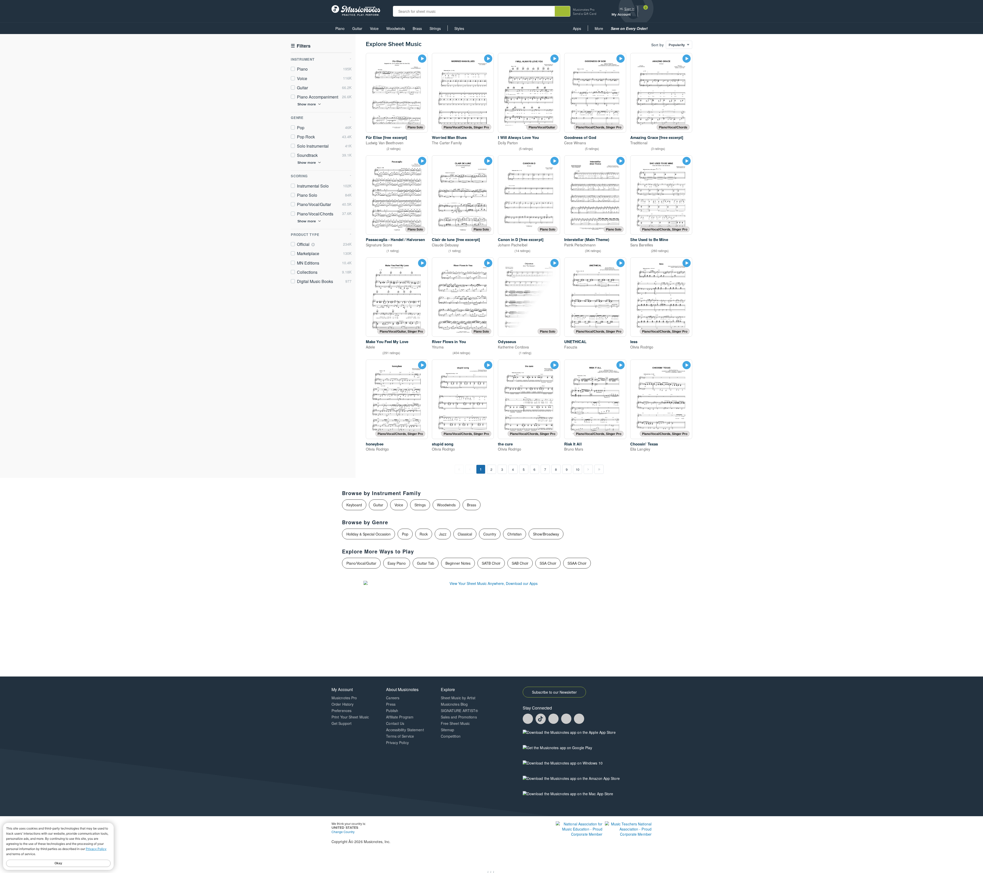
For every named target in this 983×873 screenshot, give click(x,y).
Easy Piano (397, 563)
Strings (435, 28)
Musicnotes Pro (583, 9)
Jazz (442, 534)
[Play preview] (422, 58)
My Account (622, 14)
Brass (417, 28)
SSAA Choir (577, 563)
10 (577, 469)
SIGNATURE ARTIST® (459, 710)
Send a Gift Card (584, 13)
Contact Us (395, 723)
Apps (577, 28)
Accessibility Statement (405, 729)
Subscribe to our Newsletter (554, 692)
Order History (343, 704)
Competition (451, 736)
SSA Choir (548, 563)
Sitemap (447, 729)
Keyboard (354, 504)
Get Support (341, 723)
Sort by (657, 44)
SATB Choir (491, 563)
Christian (514, 534)
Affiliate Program (399, 716)
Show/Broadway (546, 534)
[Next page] (588, 469)
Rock (424, 534)
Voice (374, 28)
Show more (306, 104)
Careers (392, 697)
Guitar (357, 28)
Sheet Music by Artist (458, 697)
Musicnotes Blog (454, 704)
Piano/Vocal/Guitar (361, 563)
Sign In (629, 9)
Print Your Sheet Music (350, 716)
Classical (465, 534)
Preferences (341, 710)
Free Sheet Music (455, 723)
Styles (459, 28)
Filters (301, 46)
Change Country (343, 832)
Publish (392, 710)
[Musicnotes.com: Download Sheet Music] (356, 10)
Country (489, 534)
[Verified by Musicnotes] (313, 244)
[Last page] (599, 469)
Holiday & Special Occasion (368, 534)
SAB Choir (520, 563)
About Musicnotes (402, 689)
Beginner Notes (458, 563)
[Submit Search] (562, 11)
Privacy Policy (397, 742)
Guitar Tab (425, 563)
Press (391, 704)
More (600, 30)
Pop (405, 534)
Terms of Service (400, 736)
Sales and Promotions (459, 716)
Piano (340, 28)
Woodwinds (395, 28)
